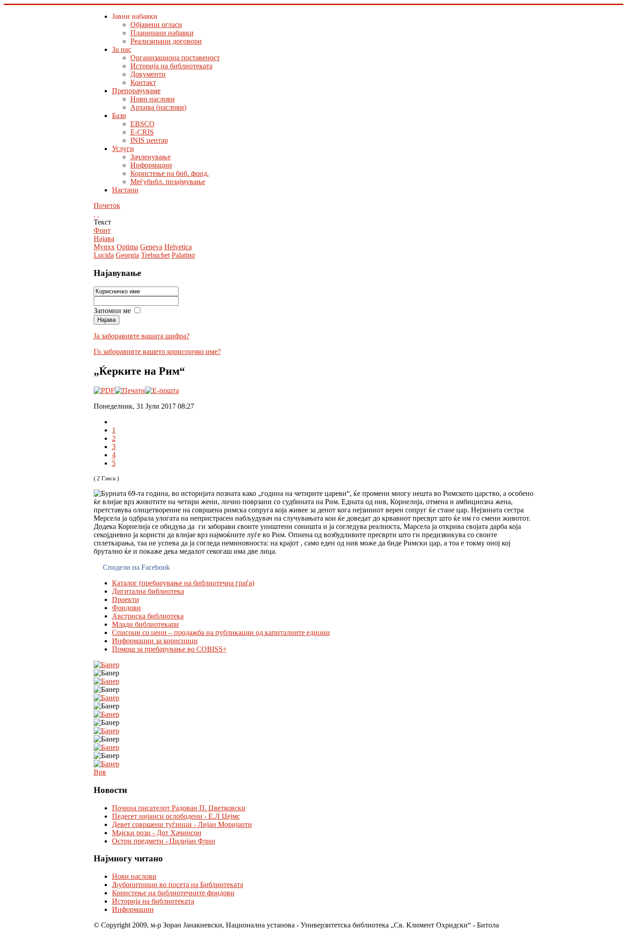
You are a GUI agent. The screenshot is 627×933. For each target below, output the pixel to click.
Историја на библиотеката (153, 901)
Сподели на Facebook (136, 567)
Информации (133, 909)
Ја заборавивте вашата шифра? (142, 336)
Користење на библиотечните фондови (173, 893)
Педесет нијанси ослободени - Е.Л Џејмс (176, 816)
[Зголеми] (94, 214)
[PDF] (104, 390)
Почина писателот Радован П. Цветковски (179, 808)
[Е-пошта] (162, 390)
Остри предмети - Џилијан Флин (163, 841)
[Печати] (130, 390)
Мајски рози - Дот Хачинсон (157, 833)
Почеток (107, 205)
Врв (100, 772)
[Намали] (98, 214)
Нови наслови (134, 876)
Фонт (102, 230)
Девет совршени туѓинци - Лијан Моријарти (182, 824)
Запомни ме (113, 311)
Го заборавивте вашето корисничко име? (157, 351)
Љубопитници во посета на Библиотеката (177, 884)
